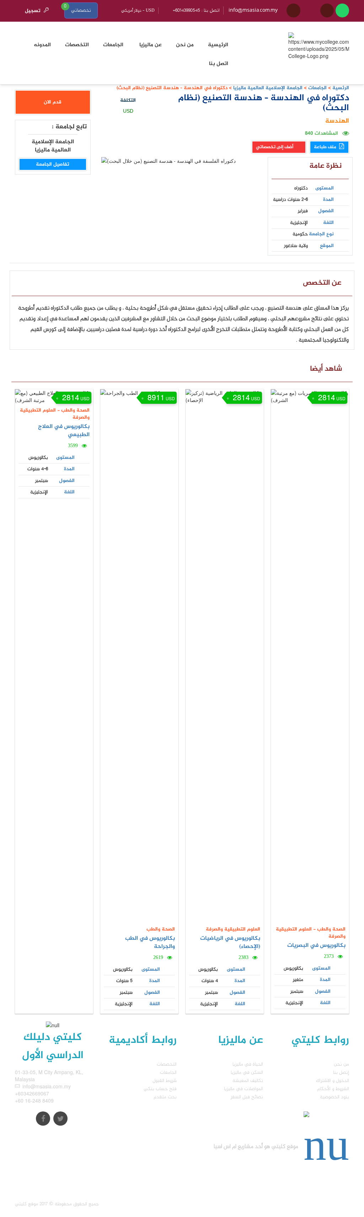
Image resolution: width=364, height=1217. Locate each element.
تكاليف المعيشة (247, 1081)
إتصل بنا (341, 1072)
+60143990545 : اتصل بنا (196, 10)
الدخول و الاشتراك (332, 1081)
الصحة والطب (75, 410)
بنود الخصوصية (334, 1097)
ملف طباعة (325, 147)
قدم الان (52, 102)
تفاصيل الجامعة (52, 164)
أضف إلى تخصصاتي (275, 147)
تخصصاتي (81, 10)
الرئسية (340, 88)
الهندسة (337, 121)
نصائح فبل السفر (247, 1097)
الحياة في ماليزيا (247, 1064)
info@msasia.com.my (253, 10)
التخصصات (167, 1064)
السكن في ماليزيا (247, 1072)
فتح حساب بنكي (160, 1089)
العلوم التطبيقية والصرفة (55, 414)
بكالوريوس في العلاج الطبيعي (64, 431)
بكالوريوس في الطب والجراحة (150, 942)
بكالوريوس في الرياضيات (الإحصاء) (230, 942)
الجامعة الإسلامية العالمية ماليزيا (267, 88)
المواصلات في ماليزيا (243, 1089)
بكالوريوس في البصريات (316, 945)
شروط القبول (164, 1081)
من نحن (341, 1064)
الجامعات (317, 88)
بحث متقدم (165, 1097)
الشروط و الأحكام (333, 1089)
